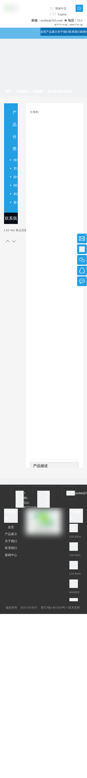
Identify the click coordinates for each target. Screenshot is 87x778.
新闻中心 (11, 555)
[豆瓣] (34, 596)
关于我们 (11, 541)
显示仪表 (15, 202)
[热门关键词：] (79, 8)
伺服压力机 (15, 185)
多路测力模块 (15, 194)
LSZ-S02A (75, 536)
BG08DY (74, 592)
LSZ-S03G (75, 573)
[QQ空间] (47, 596)
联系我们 (11, 220)
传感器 (15, 160)
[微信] (41, 596)
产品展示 (11, 534)
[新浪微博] (53, 596)
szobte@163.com (51, 20)
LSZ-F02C (75, 555)
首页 (11, 527)
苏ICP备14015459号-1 (54, 607)
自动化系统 (15, 177)
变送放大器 (15, 168)
